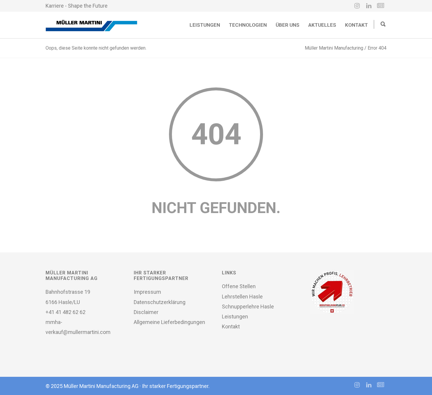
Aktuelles (322, 25)
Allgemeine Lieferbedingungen (169, 322)
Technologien (248, 25)
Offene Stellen (239, 286)
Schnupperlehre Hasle (248, 306)
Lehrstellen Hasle (242, 296)
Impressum (147, 292)
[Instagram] (357, 6)
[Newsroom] (380, 6)
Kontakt (356, 25)
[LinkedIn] (369, 6)
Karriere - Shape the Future (77, 6)
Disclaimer (146, 312)
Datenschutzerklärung (159, 302)
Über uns (287, 25)
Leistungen (205, 25)
